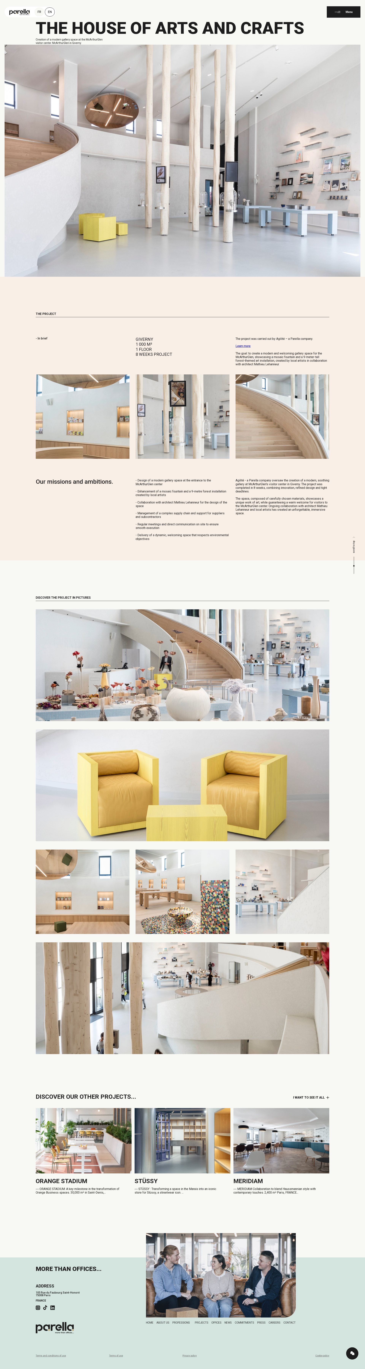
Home (149, 1322)
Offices (216, 1322)
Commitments (244, 1322)
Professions (181, 1322)
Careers (274, 1322)
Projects (201, 1322)
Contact (289, 1322)
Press (261, 1322)
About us (162, 1322)
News (228, 1322)
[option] (355, 1366)
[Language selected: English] (355, 1365)
